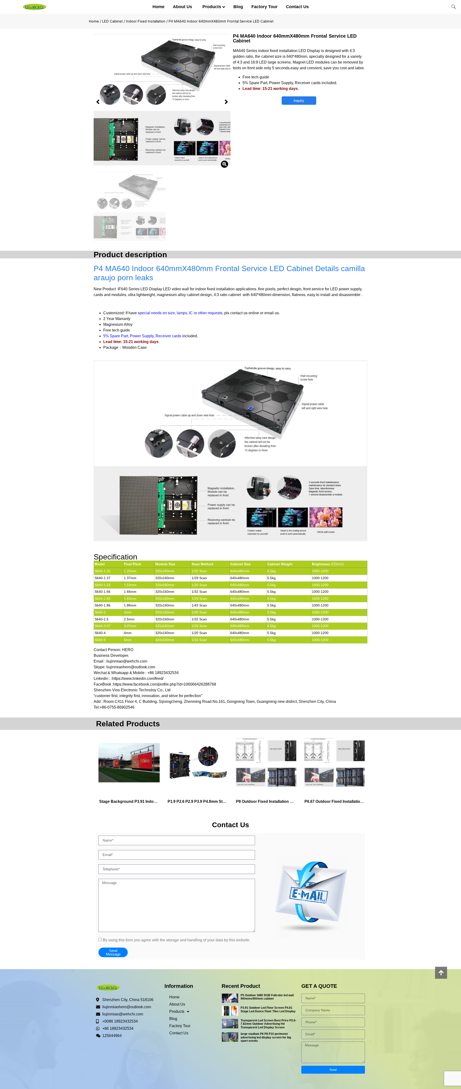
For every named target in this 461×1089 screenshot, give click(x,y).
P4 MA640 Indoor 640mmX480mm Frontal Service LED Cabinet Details (217, 268)
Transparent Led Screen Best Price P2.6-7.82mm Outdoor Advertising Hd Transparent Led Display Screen (268, 1024)
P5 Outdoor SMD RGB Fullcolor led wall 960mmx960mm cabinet (267, 997)
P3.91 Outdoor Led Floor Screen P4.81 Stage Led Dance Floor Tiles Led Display (268, 1009)
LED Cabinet (112, 21)
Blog (238, 6)
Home (158, 6)
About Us (182, 6)
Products (211, 6)
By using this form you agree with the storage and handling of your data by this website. (176, 940)
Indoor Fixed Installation (145, 21)
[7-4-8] (162, 102)
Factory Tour (264, 6)
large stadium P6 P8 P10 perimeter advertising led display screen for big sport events (266, 1037)
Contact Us (297, 6)
